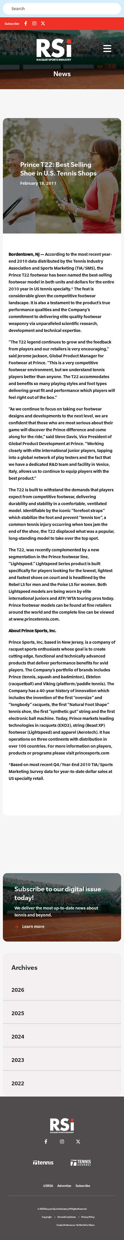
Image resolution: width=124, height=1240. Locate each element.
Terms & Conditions (66, 1217)
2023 (18, 1060)
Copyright (47, 1217)
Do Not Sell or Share (85, 1225)
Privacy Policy (88, 1217)
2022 (18, 1083)
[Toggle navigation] (107, 49)
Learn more (32, 926)
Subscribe (12, 23)
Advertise (64, 1185)
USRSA (48, 1185)
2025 (18, 1013)
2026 (18, 990)
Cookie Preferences (66, 1225)
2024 (18, 1037)
